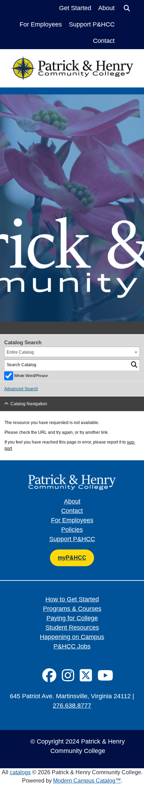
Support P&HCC (92, 24)
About (106, 8)
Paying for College (72, 618)
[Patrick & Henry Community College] (72, 60)
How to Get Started (72, 599)
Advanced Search (21, 388)
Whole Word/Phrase (31, 376)
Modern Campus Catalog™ (87, 781)
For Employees (41, 24)
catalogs (20, 772)
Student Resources (72, 627)
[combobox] (72, 352)
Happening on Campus (72, 636)
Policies (72, 529)
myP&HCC (72, 558)
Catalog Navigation (28, 403)
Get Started (75, 8)
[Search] (134, 365)
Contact (104, 40)
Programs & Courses (72, 608)
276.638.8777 (72, 705)
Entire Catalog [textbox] (20, 352)
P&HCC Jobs (72, 646)
